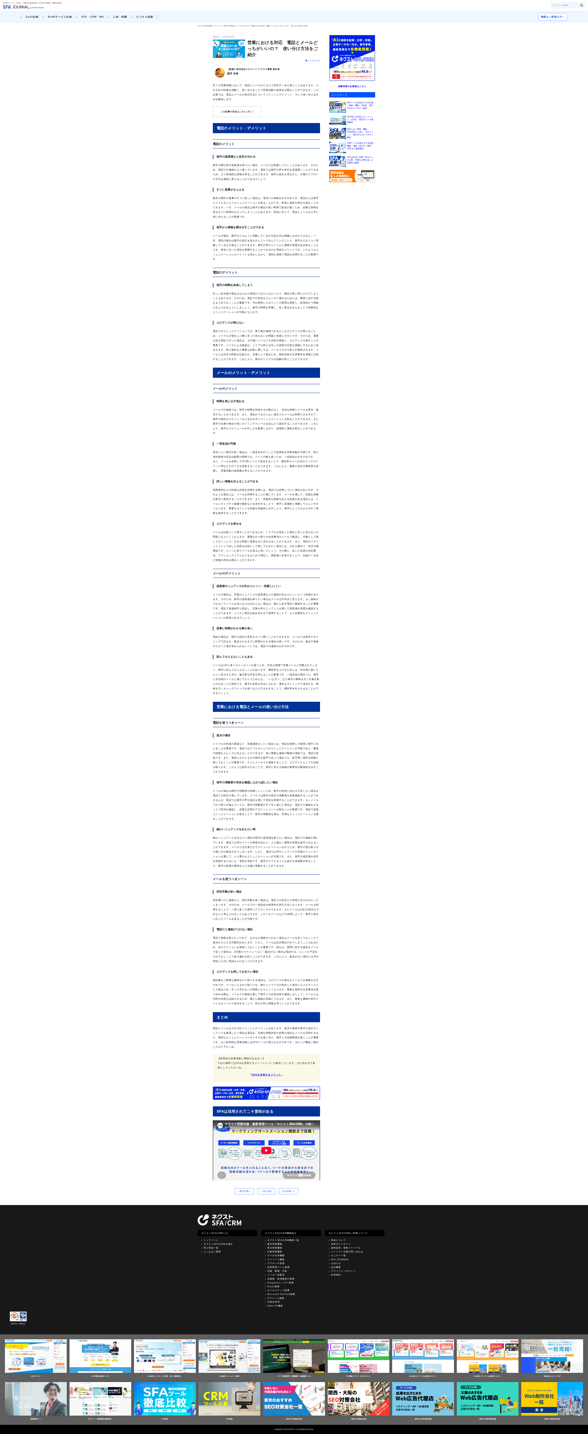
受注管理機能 (274, 1248)
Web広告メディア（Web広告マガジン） (423, 1376)
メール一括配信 (276, 1275)
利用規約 (336, 1275)
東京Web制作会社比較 (552, 1419)
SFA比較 (165, 1419)
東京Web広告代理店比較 (423, 1419)
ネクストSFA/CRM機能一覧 (283, 1240)
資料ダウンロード (341, 1244)
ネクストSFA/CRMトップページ (210, 26)
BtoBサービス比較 (60, 16)
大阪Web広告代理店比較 (487, 1419)
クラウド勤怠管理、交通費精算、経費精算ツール (294, 1376)
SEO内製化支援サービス (100, 1376)
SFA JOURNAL (230, 26)
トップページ (211, 1240)
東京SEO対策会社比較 (294, 1419)
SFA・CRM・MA (92, 16)
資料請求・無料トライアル (346, 1248)
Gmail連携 (273, 1286)
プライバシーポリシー (343, 1271)
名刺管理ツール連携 (278, 1267)
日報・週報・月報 (277, 1271)
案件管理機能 (274, 1244)
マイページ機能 (276, 1259)
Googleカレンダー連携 (280, 1282)
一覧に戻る (266, 1191)
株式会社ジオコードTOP (552, 1376)
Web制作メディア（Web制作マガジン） (488, 1376)
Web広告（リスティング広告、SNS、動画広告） (165, 1376)
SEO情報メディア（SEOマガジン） (358, 1376)
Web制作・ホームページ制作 (229, 1376)
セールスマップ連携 (278, 1290)
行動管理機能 (274, 1251)
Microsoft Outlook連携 (281, 1294)
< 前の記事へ (244, 1191)
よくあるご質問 (212, 1251)
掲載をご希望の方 (551, 16)
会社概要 (336, 1267)
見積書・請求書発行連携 (281, 1279)
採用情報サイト (35, 1419)
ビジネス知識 (144, 16)
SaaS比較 (32, 16)
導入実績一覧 (211, 1248)
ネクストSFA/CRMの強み (218, 1244)
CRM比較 (229, 1419)
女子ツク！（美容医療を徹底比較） (100, 1419)
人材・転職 (120, 16)
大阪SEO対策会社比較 (358, 1419)
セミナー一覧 (338, 1255)
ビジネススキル (243, 26)
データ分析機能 (276, 1255)
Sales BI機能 (275, 1306)
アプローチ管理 (276, 1263)
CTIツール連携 (275, 1298)
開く (250, 111)
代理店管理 (273, 1302)
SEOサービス (36, 1376)
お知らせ (336, 1263)
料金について (338, 1240)
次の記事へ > (288, 1191)
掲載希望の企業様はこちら (352, 86)
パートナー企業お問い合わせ (347, 1251)
